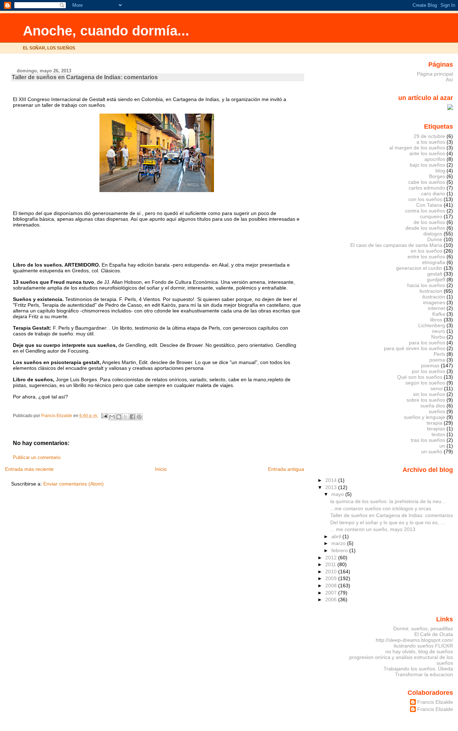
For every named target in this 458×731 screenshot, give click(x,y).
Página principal (435, 74)
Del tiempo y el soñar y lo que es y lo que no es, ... (387, 522)
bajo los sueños (427, 165)
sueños (437, 411)
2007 (331, 593)
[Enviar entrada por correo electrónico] (104, 416)
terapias (436, 428)
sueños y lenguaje (424, 417)
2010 (331, 571)
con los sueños (425, 199)
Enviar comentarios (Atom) (73, 484)
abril (336, 536)
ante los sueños (427, 153)
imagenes (434, 302)
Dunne (434, 239)
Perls (439, 354)
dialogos (432, 233)
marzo (339, 543)
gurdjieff (436, 279)
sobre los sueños (425, 400)
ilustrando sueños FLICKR (423, 646)
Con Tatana (429, 205)
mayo (338, 494)
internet (436, 308)
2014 (331, 480)
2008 (331, 585)
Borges (437, 176)
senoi (436, 388)
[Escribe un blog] (118, 416)
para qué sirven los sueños (414, 348)
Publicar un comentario (36, 457)
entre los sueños (426, 256)
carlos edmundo (427, 188)
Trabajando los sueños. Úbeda (418, 669)
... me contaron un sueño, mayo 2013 (372, 529)
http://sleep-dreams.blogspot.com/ (414, 640)
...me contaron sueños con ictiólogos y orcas (380, 508)
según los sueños (425, 383)
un (442, 446)
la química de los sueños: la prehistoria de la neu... (387, 501)
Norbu (438, 337)
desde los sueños (425, 228)
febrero (340, 550)
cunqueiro (431, 216)
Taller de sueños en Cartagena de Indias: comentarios (391, 515)
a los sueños (430, 142)
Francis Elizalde (435, 702)
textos (438, 434)
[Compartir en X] (125, 416)
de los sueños (429, 222)
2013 (331, 487)
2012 (331, 557)
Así (449, 79)
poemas (430, 365)
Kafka (438, 314)
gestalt (434, 274)
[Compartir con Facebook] (132, 416)
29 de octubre (429, 136)
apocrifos (434, 159)
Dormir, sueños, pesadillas (423, 628)
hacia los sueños (426, 285)
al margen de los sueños (417, 147)
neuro (438, 331)
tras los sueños (428, 440)
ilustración (433, 297)
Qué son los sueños (419, 377)
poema (437, 360)
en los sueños (426, 251)
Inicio (161, 469)
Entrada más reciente (29, 469)
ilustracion (430, 291)
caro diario (433, 193)
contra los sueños (425, 211)
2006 (331, 599)
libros (436, 319)
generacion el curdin (419, 268)
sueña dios (432, 405)
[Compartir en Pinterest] (139, 416)
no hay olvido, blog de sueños (419, 651)
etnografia (433, 262)
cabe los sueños (426, 182)
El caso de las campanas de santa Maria (396, 245)
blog (440, 170)
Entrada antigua (286, 469)
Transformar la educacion (424, 674)
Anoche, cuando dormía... (106, 30)
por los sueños (428, 371)
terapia (434, 423)
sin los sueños (429, 394)
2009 (331, 578)
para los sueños (427, 342)
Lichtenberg (431, 325)
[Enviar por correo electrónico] (112, 416)
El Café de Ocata (433, 634)
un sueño (431, 451)
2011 (331, 564)
